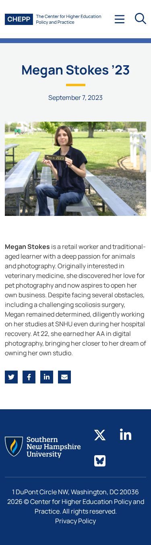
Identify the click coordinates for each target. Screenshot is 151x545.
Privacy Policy (75, 520)
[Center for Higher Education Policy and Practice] (53, 19)
